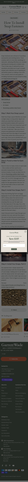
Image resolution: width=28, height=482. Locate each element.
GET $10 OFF (14, 249)
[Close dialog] (25, 231)
